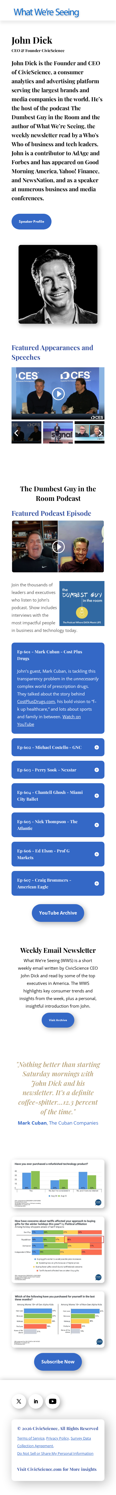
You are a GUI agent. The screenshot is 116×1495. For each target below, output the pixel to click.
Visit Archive (58, 1020)
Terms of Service (30, 1438)
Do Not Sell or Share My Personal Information (55, 1453)
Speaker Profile (31, 221)
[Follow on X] (19, 1401)
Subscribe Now (58, 1362)
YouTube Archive (58, 913)
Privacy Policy (57, 1438)
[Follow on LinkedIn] (35, 1401)
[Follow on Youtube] (52, 1401)
